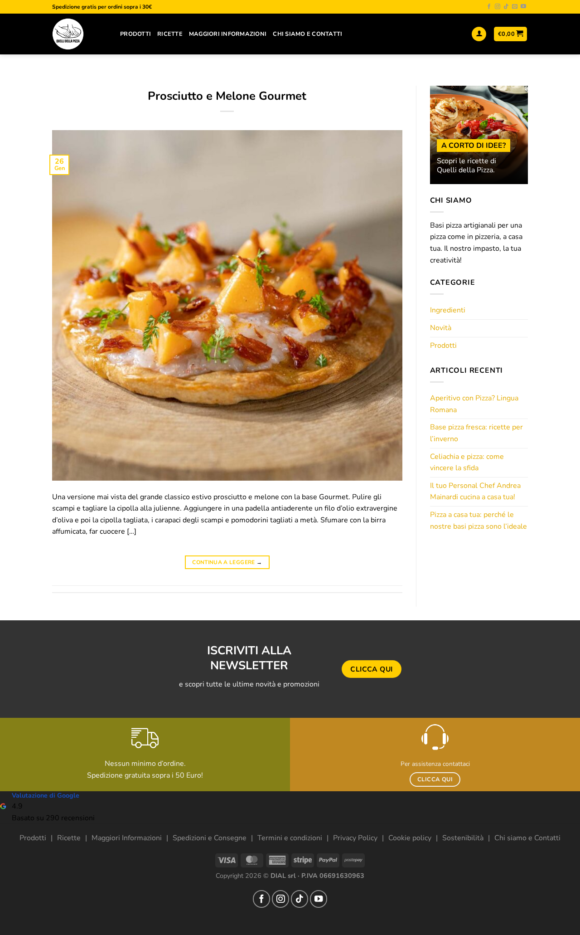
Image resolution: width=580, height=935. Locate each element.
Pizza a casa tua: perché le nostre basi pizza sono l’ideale (478, 520)
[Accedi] (479, 34)
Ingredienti (447, 310)
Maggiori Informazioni (227, 34)
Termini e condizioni (289, 838)
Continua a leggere (227, 562)
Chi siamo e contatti (307, 34)
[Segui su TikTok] (506, 7)
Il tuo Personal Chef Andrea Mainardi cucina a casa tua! (475, 491)
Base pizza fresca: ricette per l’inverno (476, 433)
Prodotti (135, 34)
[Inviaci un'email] (514, 7)
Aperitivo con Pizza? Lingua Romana (474, 404)
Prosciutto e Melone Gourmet (227, 96)
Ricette (170, 34)
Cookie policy (409, 838)
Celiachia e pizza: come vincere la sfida (467, 462)
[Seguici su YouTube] (523, 7)
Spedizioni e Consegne (209, 838)
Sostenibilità (462, 838)
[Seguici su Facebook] (489, 7)
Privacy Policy (355, 838)
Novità (440, 328)
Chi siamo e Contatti (527, 838)
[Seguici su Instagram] (497, 7)
